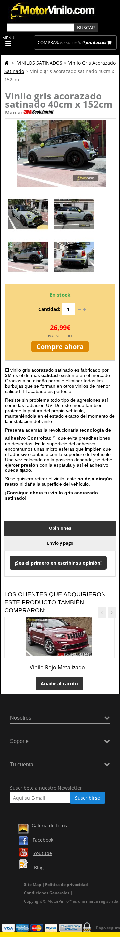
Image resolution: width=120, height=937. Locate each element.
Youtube (42, 853)
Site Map (32, 884)
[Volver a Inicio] (6, 63)
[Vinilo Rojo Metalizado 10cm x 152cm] (59, 654)
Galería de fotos (49, 825)
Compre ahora (60, 346)
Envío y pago (60, 543)
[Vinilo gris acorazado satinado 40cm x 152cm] (28, 232)
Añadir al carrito (59, 683)
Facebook (43, 840)
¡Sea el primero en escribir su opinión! (58, 563)
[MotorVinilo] (53, 20)
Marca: (13, 112)
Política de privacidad (66, 884)
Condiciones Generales (46, 893)
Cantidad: (49, 309)
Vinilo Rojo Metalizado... (59, 667)
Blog (39, 867)
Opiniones (60, 528)
